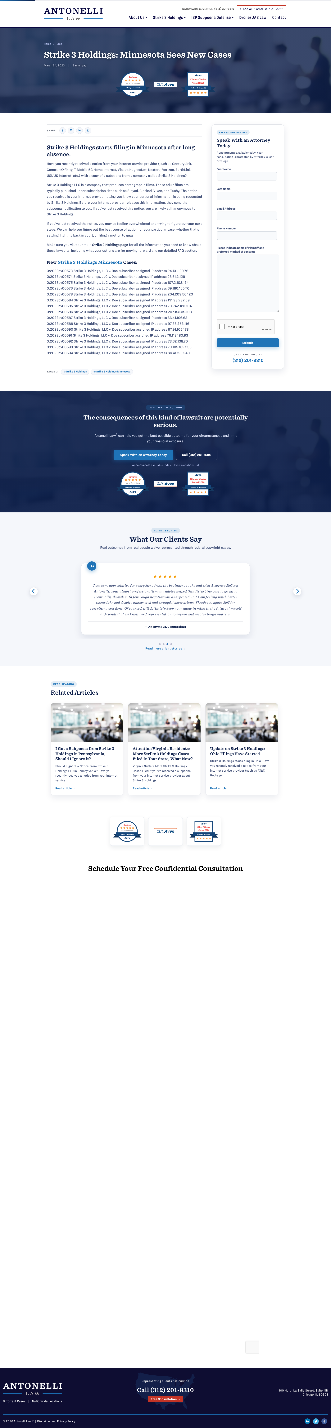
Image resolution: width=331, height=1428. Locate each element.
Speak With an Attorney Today (143, 455)
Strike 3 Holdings (168, 18)
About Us (137, 18)
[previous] (33, 591)
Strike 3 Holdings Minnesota (90, 262)
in (79, 130)
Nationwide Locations (47, 1401)
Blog (59, 43)
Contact (279, 18)
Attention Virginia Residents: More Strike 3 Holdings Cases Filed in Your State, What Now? (163, 753)
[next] (297, 591)
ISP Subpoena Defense (211, 18)
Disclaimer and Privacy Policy (56, 1421)
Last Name (223, 188)
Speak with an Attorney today (261, 8)
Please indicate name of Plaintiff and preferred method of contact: (240, 249)
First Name (224, 169)
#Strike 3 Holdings (75, 371)
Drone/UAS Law (252, 18)
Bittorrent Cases (14, 1401)
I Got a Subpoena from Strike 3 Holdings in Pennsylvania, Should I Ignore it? (84, 753)
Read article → (65, 788)
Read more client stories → (165, 648)
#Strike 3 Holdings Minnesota (111, 371)
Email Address (226, 208)
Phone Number (226, 228)
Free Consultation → (165, 1399)
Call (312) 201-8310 (196, 455)
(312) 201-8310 (224, 8)
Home (47, 43)
